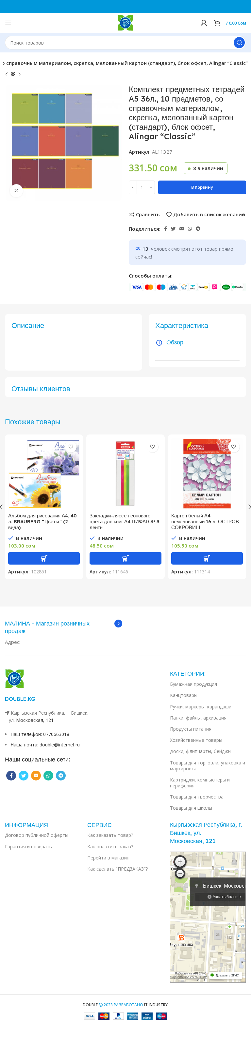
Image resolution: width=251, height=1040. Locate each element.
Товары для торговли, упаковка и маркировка (207, 766)
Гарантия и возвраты (29, 846)
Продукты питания (190, 729)
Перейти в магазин (108, 858)
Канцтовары (183, 695)
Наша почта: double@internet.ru (45, 744)
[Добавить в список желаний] (70, 447)
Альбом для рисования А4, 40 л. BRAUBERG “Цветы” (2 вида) (42, 521)
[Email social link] (181, 228)
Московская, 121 (35, 720)
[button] (44, 558)
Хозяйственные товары (196, 740)
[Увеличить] (16, 190)
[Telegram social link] (198, 228)
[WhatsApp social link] (190, 228)
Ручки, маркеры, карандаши (200, 706)
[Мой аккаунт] (203, 22)
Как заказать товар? (110, 835)
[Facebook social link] (165, 228)
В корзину (202, 187)
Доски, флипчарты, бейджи (200, 751)
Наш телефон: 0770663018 (39, 734)
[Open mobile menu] (8, 22)
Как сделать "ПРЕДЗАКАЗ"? (117, 869)
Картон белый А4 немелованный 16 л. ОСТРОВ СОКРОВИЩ (205, 521)
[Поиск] (239, 42)
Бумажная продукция (193, 684)
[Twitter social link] (173, 228)
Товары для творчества (197, 797)
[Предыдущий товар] (6, 74)
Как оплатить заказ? (110, 846)
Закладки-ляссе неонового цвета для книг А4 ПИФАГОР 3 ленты (124, 521)
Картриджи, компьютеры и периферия (200, 783)
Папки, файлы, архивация (198, 718)
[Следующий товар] (19, 74)
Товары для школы (191, 808)
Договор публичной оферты (36, 835)
